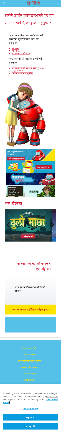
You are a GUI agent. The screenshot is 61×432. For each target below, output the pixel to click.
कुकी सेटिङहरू (29, 379)
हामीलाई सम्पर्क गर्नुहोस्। (29, 373)
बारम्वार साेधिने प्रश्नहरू (29, 367)
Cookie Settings (30, 408)
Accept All (30, 426)
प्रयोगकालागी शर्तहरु (29, 348)
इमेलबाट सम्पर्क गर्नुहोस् (22, 73)
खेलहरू (15, 48)
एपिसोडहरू (17, 50)
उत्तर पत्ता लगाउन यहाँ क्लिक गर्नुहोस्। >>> (30, 309)
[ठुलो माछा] (28, 225)
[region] (30, 408)
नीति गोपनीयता (29, 354)
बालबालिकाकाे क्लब (21, 53)
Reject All (30, 417)
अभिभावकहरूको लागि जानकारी (29, 360)
